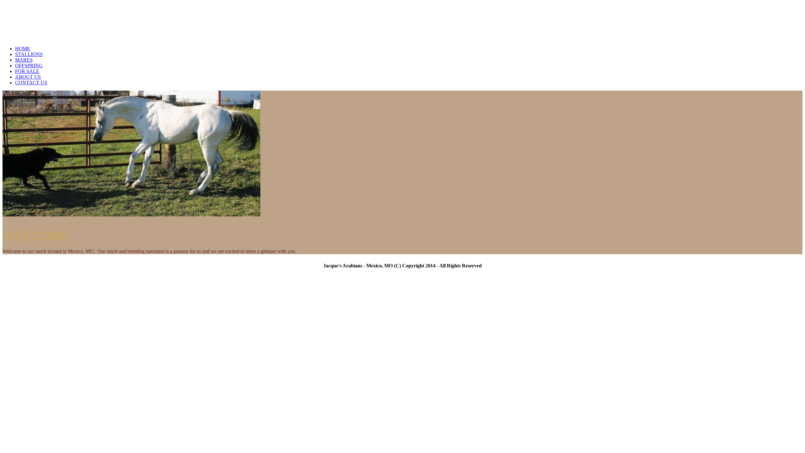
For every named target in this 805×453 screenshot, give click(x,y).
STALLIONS (29, 54)
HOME (22, 48)
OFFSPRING (29, 65)
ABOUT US (28, 77)
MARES (24, 60)
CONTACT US (31, 82)
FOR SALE (27, 71)
